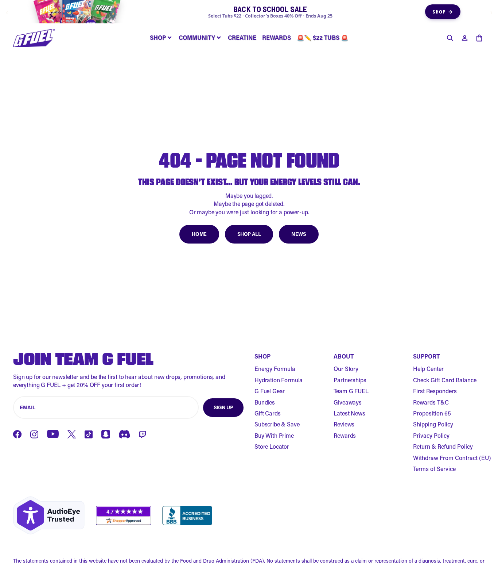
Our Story (346, 368)
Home (199, 233)
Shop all (249, 233)
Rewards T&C (431, 402)
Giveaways (348, 402)
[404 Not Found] (34, 38)
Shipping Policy (433, 424)
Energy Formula (274, 368)
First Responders (435, 391)
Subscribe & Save (276, 424)
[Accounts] (464, 37)
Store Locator (271, 446)
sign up (223, 407)
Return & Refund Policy (443, 446)
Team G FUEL (351, 391)
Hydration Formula (278, 380)
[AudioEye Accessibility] (49, 515)
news (298, 233)
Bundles (264, 402)
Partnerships (350, 380)
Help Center (428, 368)
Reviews (344, 424)
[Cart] (479, 37)
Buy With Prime (274, 435)
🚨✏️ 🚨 (322, 37)
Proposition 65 (432, 413)
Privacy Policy (431, 435)
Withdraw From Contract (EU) (452, 457)
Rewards (345, 435)
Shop (442, 11)
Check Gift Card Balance (444, 380)
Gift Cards (267, 413)
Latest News (349, 413)
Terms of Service (434, 468)
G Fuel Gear (269, 391)
